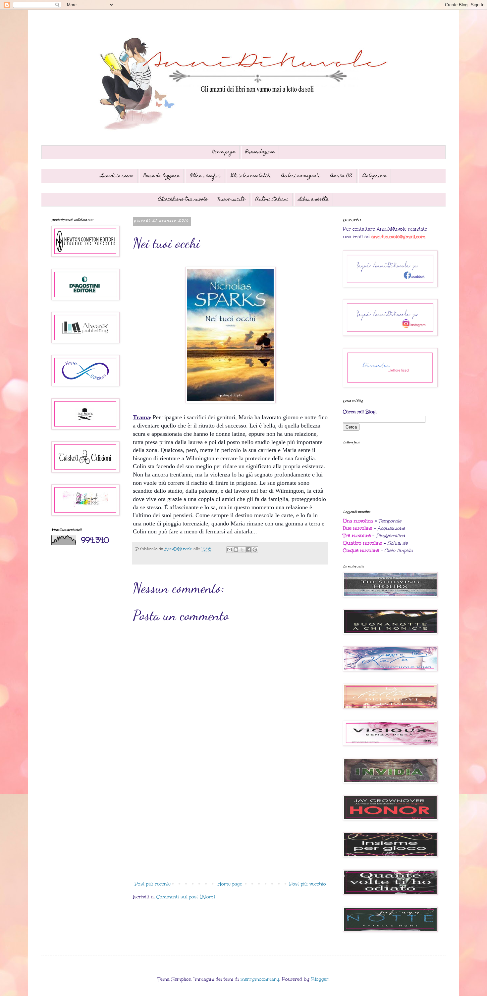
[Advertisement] (230, 823)
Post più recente (153, 884)
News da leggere (161, 176)
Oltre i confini (205, 176)
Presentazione (260, 152)
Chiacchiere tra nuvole (183, 199)
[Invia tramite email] (229, 549)
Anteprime (375, 176)
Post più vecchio (307, 884)
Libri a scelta (313, 199)
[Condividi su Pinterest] (254, 549)
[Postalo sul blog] (236, 549)
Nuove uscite (231, 199)
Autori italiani (271, 199)
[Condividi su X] (242, 549)
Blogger (320, 979)
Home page (223, 152)
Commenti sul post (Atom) (185, 897)
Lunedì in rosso (116, 176)
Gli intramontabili (251, 176)
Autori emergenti (300, 176)
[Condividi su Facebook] (248, 549)
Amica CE (341, 176)
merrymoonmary (260, 979)
